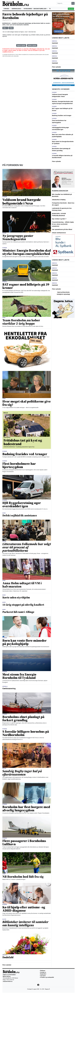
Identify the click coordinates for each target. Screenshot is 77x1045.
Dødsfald (55, 43)
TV (50, 8)
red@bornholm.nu (7, 981)
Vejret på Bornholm (63, 292)
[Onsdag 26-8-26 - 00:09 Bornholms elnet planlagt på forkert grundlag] (26, 703)
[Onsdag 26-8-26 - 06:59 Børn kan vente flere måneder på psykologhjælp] (26, 626)
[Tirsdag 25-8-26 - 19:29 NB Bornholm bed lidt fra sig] (26, 862)
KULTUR (4, 233)
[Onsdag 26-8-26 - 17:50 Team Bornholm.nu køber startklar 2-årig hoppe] (26, 306)
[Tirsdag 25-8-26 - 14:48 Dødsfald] (26, 943)
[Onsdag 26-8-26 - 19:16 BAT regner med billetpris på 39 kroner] (26, 270)
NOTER (4, 513)
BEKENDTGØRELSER (40, 8)
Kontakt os (43, 972)
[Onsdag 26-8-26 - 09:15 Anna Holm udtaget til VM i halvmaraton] (26, 569)
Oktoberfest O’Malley (59, 199)
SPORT (3, 317)
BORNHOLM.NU (16, 8)
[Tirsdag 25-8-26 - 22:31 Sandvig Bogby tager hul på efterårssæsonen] (26, 755)
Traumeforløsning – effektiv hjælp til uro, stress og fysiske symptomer (63, 224)
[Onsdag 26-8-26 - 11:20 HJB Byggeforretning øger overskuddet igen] (26, 487)
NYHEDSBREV (28, 8)
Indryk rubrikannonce (59, 232)
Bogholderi (43, 974)
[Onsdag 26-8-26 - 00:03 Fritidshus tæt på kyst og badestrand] (27, 425)
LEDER (3, 398)
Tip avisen (71, 8)
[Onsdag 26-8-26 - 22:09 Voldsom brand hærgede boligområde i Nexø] (26, 182)
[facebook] (38, 984)
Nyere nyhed (21, 45)
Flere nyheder (56, 67)
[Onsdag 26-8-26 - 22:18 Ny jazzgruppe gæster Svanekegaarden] (26, 222)
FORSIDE (6, 8)
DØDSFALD (54, 41)
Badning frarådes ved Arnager (61, 115)
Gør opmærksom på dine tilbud (62, 229)
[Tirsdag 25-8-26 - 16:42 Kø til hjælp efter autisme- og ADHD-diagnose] (26, 893)
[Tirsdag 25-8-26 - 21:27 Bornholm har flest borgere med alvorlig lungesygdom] (26, 793)
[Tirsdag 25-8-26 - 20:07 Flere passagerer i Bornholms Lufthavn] (26, 827)
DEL (4, 28)
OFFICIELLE (5, 686)
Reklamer (42, 970)
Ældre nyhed (32, 45)
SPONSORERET (7, 437)
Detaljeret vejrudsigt (63, 294)
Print (11, 28)
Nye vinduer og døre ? (59, 219)
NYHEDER (54, 92)
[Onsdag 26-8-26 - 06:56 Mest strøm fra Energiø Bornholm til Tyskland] (26, 660)
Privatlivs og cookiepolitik (47, 977)
